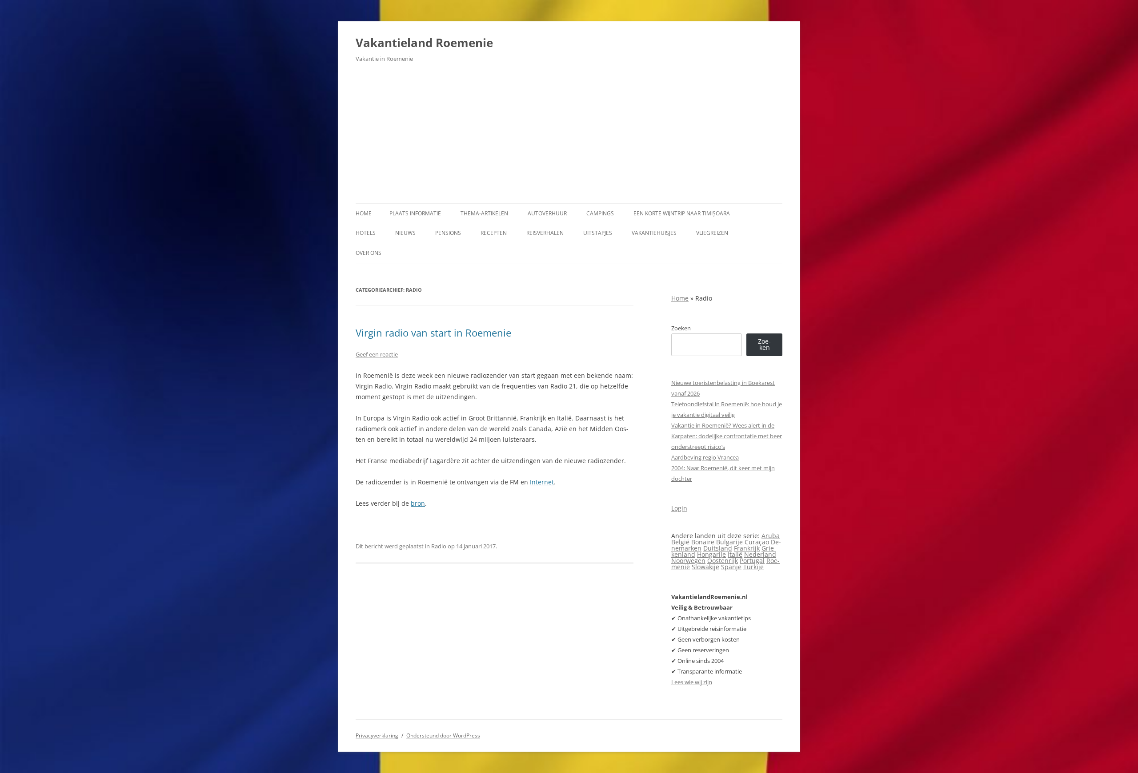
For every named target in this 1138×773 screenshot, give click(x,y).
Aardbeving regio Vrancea (705, 457)
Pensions (448, 233)
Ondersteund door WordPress (443, 735)
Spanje (731, 567)
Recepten (494, 233)
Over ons (368, 253)
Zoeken (681, 328)
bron (418, 503)
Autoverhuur (547, 213)
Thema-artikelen (484, 213)
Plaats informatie (415, 213)
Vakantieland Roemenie (424, 43)
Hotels (366, 233)
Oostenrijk (722, 560)
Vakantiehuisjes (654, 233)
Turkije (753, 567)
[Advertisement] (569, 137)
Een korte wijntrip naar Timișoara (681, 213)
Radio (438, 546)
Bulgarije (729, 542)
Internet (542, 482)
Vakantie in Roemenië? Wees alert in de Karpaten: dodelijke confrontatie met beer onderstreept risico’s (726, 436)
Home (364, 213)
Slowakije (705, 567)
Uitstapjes (597, 233)
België (680, 542)
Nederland (760, 554)
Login (679, 508)
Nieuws (405, 233)
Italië (735, 554)
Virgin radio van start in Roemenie (433, 332)
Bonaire (702, 542)
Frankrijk (747, 548)
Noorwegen (688, 560)
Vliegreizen (712, 233)
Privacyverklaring (377, 735)
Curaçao (757, 542)
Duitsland (717, 548)
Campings (600, 213)
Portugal (752, 560)
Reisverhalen (545, 233)
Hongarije (711, 554)
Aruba (770, 535)
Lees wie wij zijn (691, 682)
